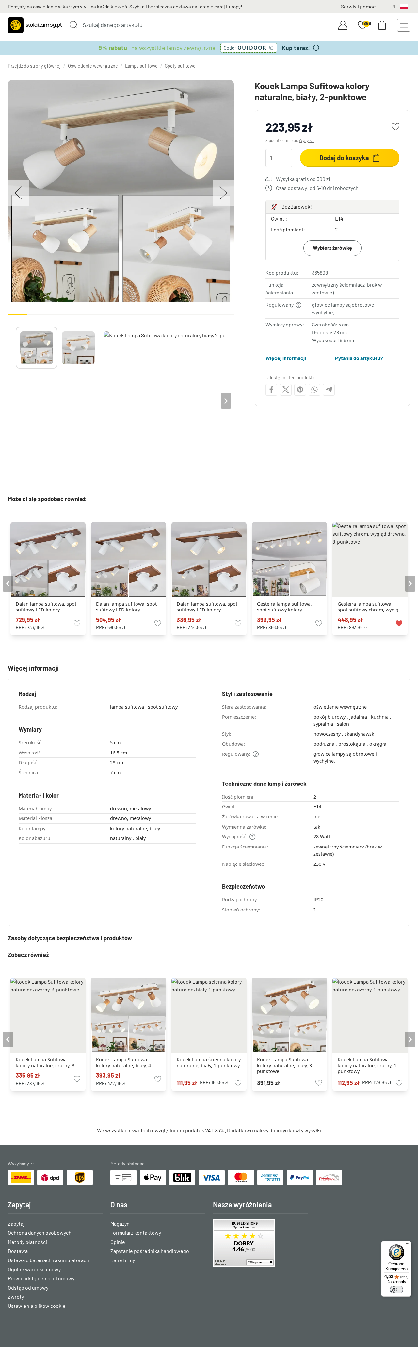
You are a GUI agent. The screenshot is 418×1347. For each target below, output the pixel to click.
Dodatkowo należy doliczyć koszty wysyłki (274, 1130)
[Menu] (407, 1245)
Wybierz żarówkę (332, 248)
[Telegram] (329, 389)
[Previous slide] (15, 401)
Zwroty (16, 1296)
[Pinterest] (300, 389)
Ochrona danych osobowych (40, 1232)
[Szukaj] (73, 25)
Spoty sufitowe (180, 66)
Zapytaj (16, 1223)
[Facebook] (271, 389)
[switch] (396, 1289)
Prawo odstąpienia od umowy (41, 1278)
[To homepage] (35, 25)
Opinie (117, 1242)
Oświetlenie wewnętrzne (93, 66)
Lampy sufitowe (141, 66)
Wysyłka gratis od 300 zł (303, 179)
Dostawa (18, 1251)
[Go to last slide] (8, 584)
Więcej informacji (285, 358)
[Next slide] (226, 401)
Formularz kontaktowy (135, 1232)
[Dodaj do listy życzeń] (395, 127)
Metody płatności (27, 1242)
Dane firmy (122, 1260)
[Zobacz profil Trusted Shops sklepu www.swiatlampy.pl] (260, 1243)
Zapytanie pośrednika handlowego (149, 1251)
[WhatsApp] (314, 389)
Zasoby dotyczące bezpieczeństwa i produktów (70, 938)
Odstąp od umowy (28, 1287)
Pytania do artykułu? (359, 358)
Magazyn (120, 1223)
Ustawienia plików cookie (37, 1306)
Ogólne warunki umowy (34, 1269)
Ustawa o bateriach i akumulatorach (48, 1260)
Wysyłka (306, 140)
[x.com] (286, 389)
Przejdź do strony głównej (34, 66)
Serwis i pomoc (358, 6)
